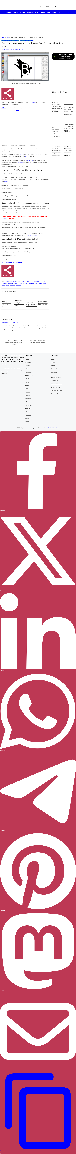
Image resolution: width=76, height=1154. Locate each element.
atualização (4, 218)
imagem (11, 283)
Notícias (8, 12)
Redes (27, 421)
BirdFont (3, 108)
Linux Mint (10, 40)
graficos (5, 283)
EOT (37, 154)
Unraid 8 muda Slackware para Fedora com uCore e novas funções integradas (69, 150)
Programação (29, 375)
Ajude (54, 12)
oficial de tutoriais (32, 235)
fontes (43, 281)
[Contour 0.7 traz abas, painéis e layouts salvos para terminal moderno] (57, 142)
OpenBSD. (31, 283)
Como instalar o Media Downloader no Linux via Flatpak (31, 304)
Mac (26, 156)
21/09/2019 (9, 281)
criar (20, 281)
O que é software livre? (56, 368)
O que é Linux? (54, 372)
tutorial (6, 181)
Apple (27, 385)
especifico (20, 162)
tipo (41, 283)
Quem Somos (54, 380)
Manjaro (28, 418)
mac (21, 283)
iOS (27, 368)
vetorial (19, 285)
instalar (34, 102)
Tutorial (15, 12)
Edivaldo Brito (6, 49)
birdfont (15, 281)
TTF (4, 285)
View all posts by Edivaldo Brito (9, 322)
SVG (37, 283)
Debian (6, 40)
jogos (27, 382)
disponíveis (30, 160)
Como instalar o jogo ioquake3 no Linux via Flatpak (43, 303)
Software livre (23, 40)
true (45, 283)
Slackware (28, 415)
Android (42, 12)
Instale (16, 283)
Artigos (22, 12)
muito (25, 283)
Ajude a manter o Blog (56, 390)
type (8, 285)
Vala (17, 110)
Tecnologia (29, 12)
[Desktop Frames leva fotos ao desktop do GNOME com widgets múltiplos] (69, 120)
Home (3, 37)
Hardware (28, 378)
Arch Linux (28, 408)
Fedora (28, 401)
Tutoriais (53, 365)
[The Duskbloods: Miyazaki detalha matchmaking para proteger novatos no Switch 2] (57, 99)
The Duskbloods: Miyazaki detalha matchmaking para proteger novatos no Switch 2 (57, 106)
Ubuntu (31, 40)
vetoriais (22, 154)
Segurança (28, 372)
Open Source (16, 40)
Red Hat (28, 411)
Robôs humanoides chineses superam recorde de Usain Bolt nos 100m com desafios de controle (69, 107)
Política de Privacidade (56, 383)
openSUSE (28, 405)
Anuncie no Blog (55, 393)
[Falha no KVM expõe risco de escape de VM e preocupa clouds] (57, 122)
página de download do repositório (36, 210)
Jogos (48, 12)
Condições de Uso (55, 387)
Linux (36, 12)
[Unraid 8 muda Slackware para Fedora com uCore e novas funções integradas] (69, 142)
